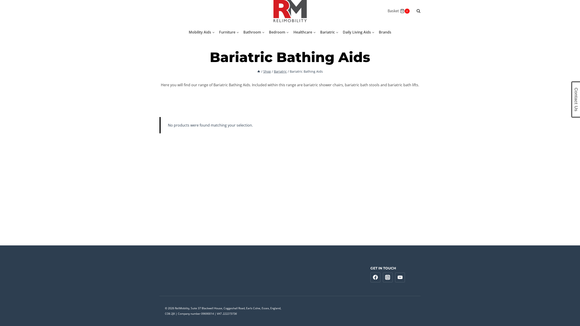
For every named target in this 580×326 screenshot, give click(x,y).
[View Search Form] (416, 11)
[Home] (258, 71)
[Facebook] (375, 278)
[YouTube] (400, 278)
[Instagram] (388, 278)
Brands (385, 32)
